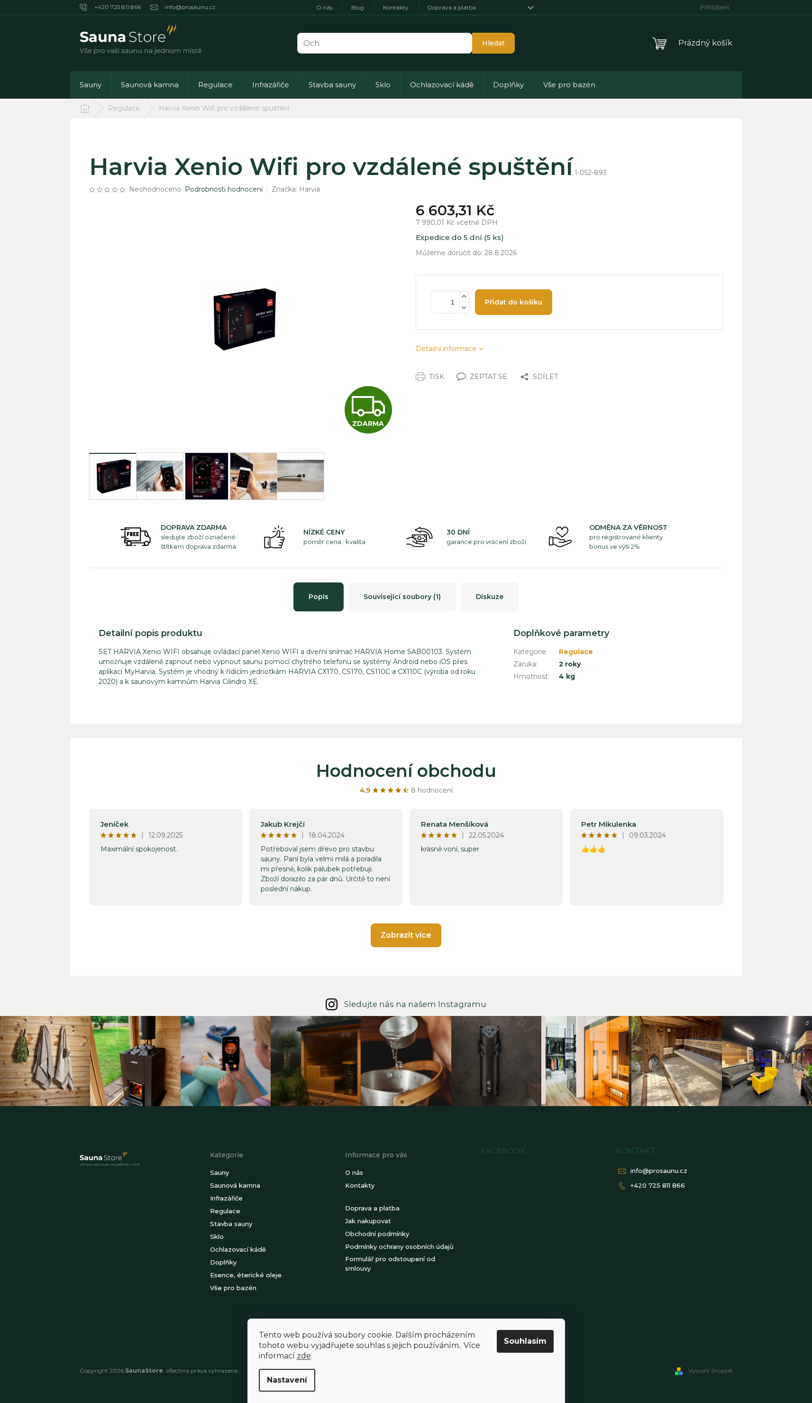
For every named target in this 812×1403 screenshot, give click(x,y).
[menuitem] (90, 85)
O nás (324, 7)
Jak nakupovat (368, 1221)
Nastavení (287, 1380)
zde (304, 1355)
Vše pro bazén (233, 1288)
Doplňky (223, 1262)
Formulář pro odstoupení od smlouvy (390, 1263)
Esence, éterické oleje (246, 1275)
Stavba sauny (231, 1224)
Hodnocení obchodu (406, 770)
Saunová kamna (235, 1185)
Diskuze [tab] (489, 596)
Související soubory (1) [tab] (402, 596)
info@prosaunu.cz (658, 1170)
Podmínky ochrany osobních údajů (399, 1246)
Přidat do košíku (513, 302)
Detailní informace (446, 348)
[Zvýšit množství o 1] (464, 296)
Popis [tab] (318, 596)
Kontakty (396, 7)
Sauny (219, 1172)
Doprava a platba (452, 7)
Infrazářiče (226, 1198)
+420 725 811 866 (657, 1185)
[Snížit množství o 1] (464, 307)
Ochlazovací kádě (238, 1249)
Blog (357, 7)
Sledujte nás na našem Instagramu (415, 1004)
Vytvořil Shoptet (710, 1370)
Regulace (576, 651)
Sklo (217, 1236)
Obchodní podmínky (377, 1233)
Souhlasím (525, 1341)
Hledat (493, 43)
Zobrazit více (406, 935)
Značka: (296, 189)
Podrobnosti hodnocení (224, 189)
